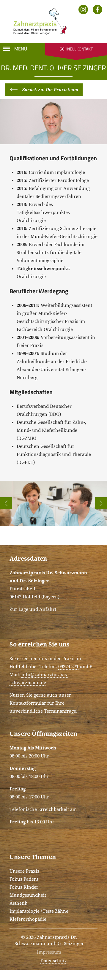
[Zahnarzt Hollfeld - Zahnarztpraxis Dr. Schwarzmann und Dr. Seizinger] (38, 21)
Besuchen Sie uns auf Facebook (97, 9)
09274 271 (68, 666)
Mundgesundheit (28, 895)
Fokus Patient (24, 879)
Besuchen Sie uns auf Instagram (83, 9)
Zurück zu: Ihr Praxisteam (50, 89)
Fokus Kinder (24, 887)
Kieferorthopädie (28, 919)
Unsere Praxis (24, 871)
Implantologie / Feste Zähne (39, 911)
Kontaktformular (28, 703)
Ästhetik (18, 903)
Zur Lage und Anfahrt (33, 609)
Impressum (49, 952)
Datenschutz (53, 960)
